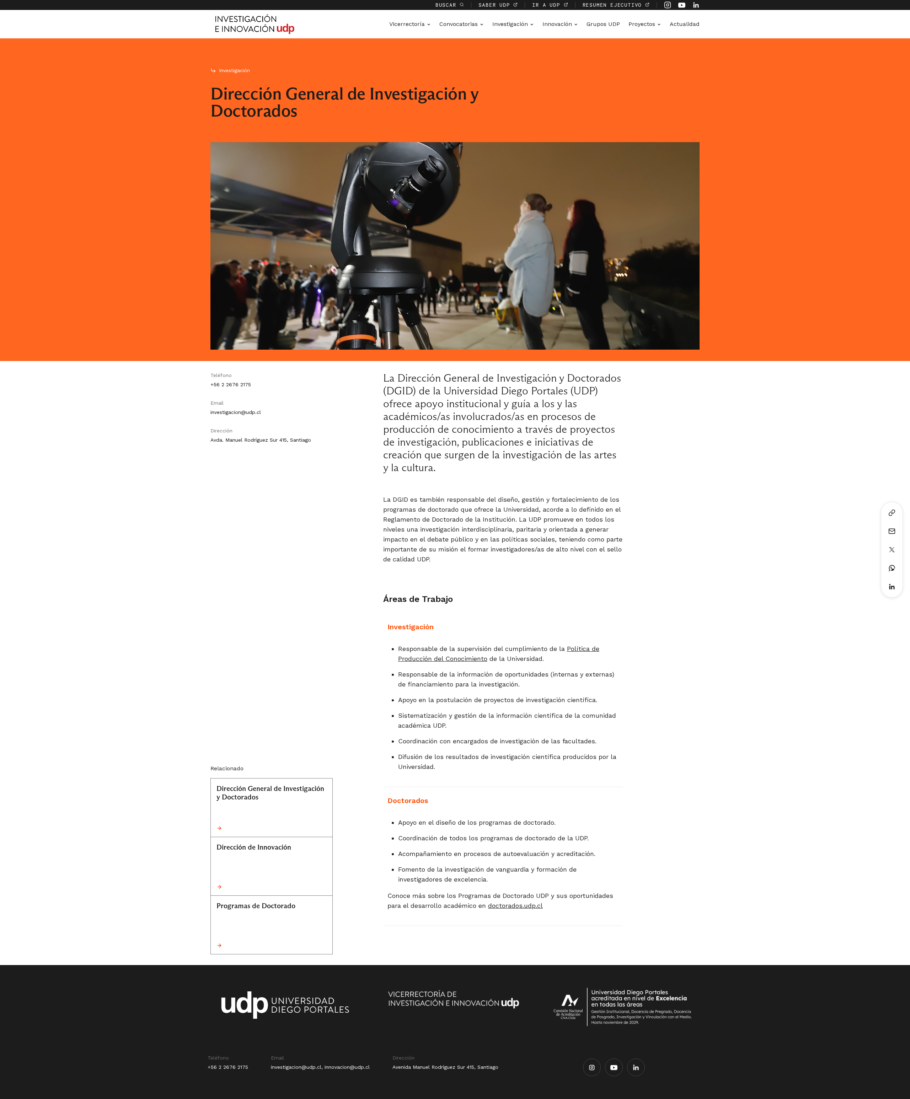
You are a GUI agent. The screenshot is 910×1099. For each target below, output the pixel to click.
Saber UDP (495, 5)
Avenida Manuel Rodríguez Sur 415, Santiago (445, 1067)
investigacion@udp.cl (235, 412)
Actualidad (685, 24)
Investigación (234, 70)
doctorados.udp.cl (515, 905)
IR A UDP (547, 5)
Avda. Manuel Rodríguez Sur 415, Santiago (260, 440)
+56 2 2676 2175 (230, 384)
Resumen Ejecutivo (614, 5)
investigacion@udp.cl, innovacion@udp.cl (320, 1067)
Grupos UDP (603, 24)
